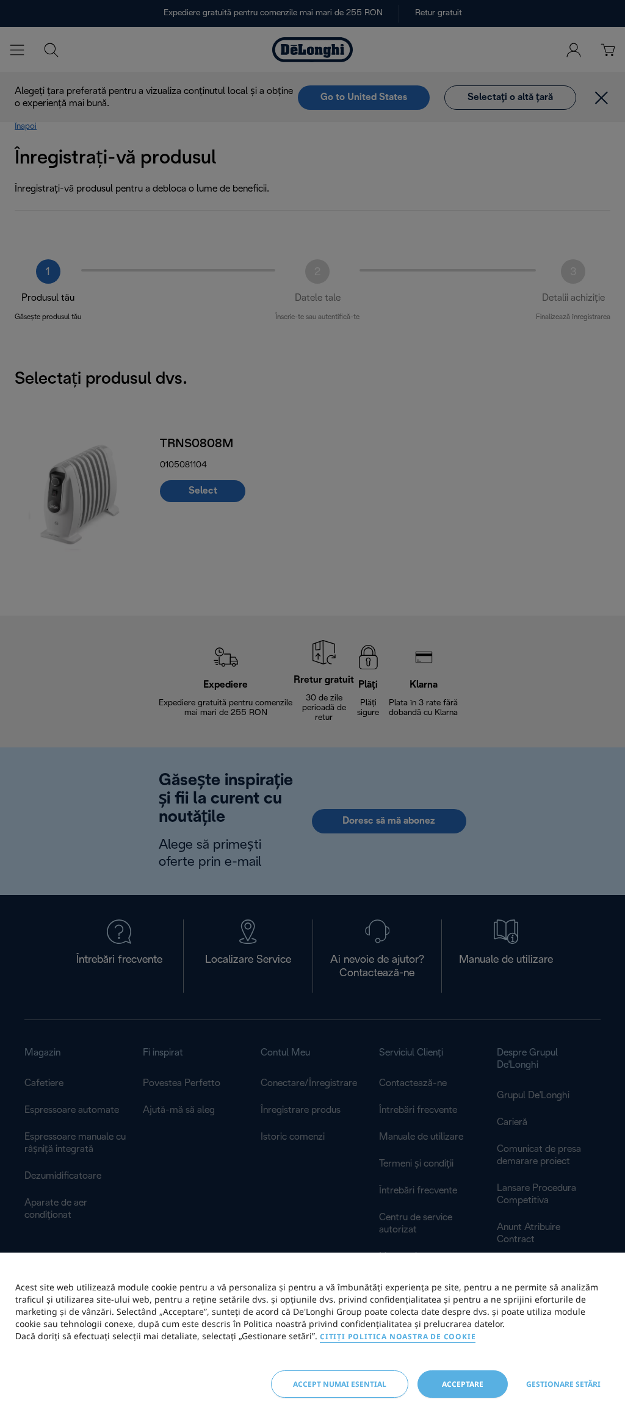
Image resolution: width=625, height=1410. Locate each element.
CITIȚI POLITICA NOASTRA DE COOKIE (397, 1336)
